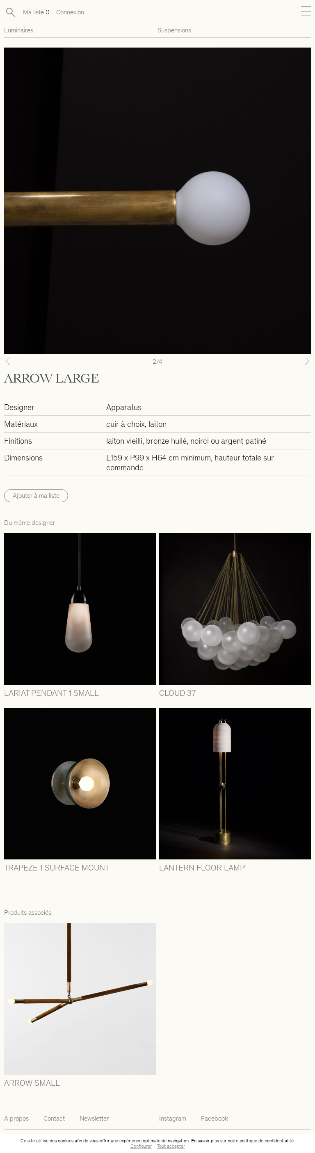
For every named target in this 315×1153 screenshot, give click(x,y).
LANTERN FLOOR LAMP (202, 868)
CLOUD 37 (177, 693)
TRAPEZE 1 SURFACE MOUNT (56, 868)
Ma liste (36, 12)
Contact (54, 1118)
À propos (16, 1118)
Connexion (70, 12)
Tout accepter (171, 1146)
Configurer (141, 1146)
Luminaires (18, 30)
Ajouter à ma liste (36, 495)
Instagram (172, 1118)
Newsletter (94, 1118)
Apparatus (124, 407)
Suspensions (174, 30)
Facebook (214, 1118)
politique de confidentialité (267, 1141)
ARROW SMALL (32, 1083)
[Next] (288, 361)
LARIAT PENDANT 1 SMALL (51, 693)
